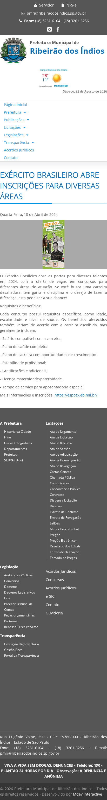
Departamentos (15, 449)
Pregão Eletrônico (63, 540)
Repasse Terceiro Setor (21, 627)
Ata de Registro (61, 443)
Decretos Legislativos (19, 592)
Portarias (10, 621)
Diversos (56, 506)
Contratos (57, 494)
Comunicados (60, 483)
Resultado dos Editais (65, 546)
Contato (10, 157)
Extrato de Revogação (65, 517)
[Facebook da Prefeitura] (57, 29)
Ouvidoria (54, 612)
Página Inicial (15, 104)
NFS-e (71, 5)
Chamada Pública (62, 477)
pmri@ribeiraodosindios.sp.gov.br (56, 13)
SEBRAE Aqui (13, 460)
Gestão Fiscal (13, 650)
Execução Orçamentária (21, 644)
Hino (7, 437)
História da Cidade (17, 431)
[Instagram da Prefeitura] (49, 29)
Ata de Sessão (60, 449)
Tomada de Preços (63, 557)
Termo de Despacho (64, 552)
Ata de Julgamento (63, 431)
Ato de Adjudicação (64, 454)
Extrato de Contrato (64, 512)
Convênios (11, 581)
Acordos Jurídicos (19, 150)
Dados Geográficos (18, 443)
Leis (7, 598)
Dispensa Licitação (63, 500)
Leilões (55, 523)
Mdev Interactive (87, 794)
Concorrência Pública (65, 489)
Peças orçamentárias (19, 615)
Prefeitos (10, 454)
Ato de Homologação (65, 460)
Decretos (10, 586)
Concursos (55, 579)
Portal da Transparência (21, 655)
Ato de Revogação (63, 466)
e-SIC (50, 596)
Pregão (55, 535)
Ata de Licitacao (61, 437)
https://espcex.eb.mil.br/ (76, 395)
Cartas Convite (60, 471)
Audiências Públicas (18, 575)
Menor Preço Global (64, 529)
